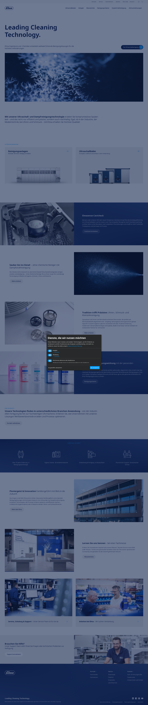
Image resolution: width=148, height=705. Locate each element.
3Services (56, 352)
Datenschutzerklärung (75, 346)
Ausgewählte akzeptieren (55, 367)
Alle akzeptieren (95, 367)
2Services (56, 356)
